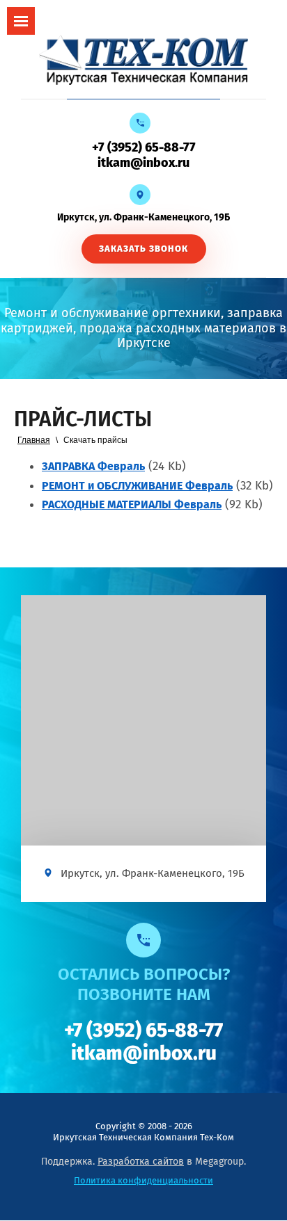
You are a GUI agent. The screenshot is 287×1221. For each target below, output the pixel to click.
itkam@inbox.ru (143, 162)
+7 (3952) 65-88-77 (144, 147)
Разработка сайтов (141, 1161)
